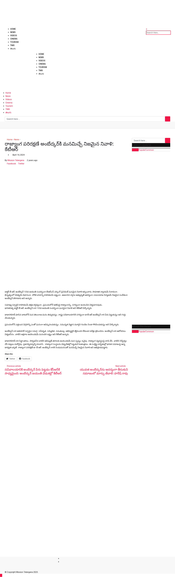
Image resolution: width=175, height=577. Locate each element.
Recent (135, 150)
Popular (141, 150)
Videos (13, 35)
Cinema (13, 39)
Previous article (14, 366)
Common (149, 150)
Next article (121, 366)
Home (13, 29)
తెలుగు (13, 49)
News (13, 32)
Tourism (14, 42)
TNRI (12, 45)
